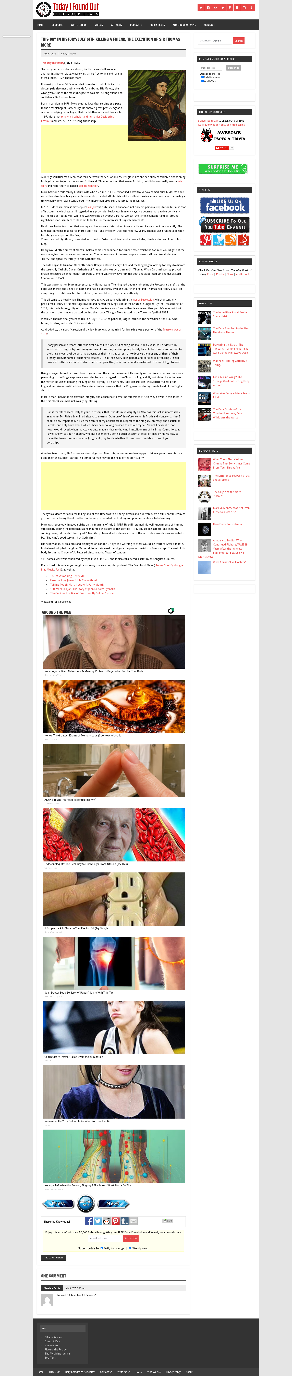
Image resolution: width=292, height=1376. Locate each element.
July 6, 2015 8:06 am (75, 1288)
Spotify (168, 565)
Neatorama (51, 1345)
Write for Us (79, 25)
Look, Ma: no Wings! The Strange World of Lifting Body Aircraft (231, 381)
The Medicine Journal (58, 1353)
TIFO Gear (54, 1372)
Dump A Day (52, 1341)
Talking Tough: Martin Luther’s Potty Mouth (77, 584)
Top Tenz (50, 1357)
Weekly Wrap (140, 1248)
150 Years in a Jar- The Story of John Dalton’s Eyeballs (82, 589)
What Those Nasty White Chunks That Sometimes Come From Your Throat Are (231, 463)
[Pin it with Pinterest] (116, 1221)
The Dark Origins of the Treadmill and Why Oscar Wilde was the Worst (228, 413)
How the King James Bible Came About (73, 580)
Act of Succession (143, 299)
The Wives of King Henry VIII (67, 576)
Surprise (57, 25)
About (189, 1372)
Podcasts (136, 25)
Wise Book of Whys (184, 25)
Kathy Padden (68, 53)
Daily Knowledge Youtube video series (221, 124)
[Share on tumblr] (124, 1221)
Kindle (220, 274)
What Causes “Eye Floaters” (229, 562)
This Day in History (53, 1257)
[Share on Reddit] (107, 1221)
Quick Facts (157, 25)
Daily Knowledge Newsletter (80, 1372)
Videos (99, 25)
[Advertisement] (113, 167)
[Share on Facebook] (89, 1221)
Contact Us (106, 1372)
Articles (116, 25)
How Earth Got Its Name (227, 524)
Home (40, 25)
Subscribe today (208, 120)
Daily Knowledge (114, 1248)
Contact (209, 25)
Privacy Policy (173, 1372)
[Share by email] (133, 1221)
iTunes (159, 565)
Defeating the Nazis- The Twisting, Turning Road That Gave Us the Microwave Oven (230, 348)
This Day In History (52, 62)
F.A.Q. (139, 1372)
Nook (230, 274)
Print (210, 274)
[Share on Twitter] (98, 1221)
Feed (58, 569)
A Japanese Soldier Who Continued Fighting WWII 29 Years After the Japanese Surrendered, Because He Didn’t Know (223, 548)
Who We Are (154, 1372)
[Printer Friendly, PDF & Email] (168, 1222)
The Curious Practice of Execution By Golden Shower (82, 593)
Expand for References (57, 601)
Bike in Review (53, 1337)
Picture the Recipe (56, 1349)
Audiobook (243, 274)
